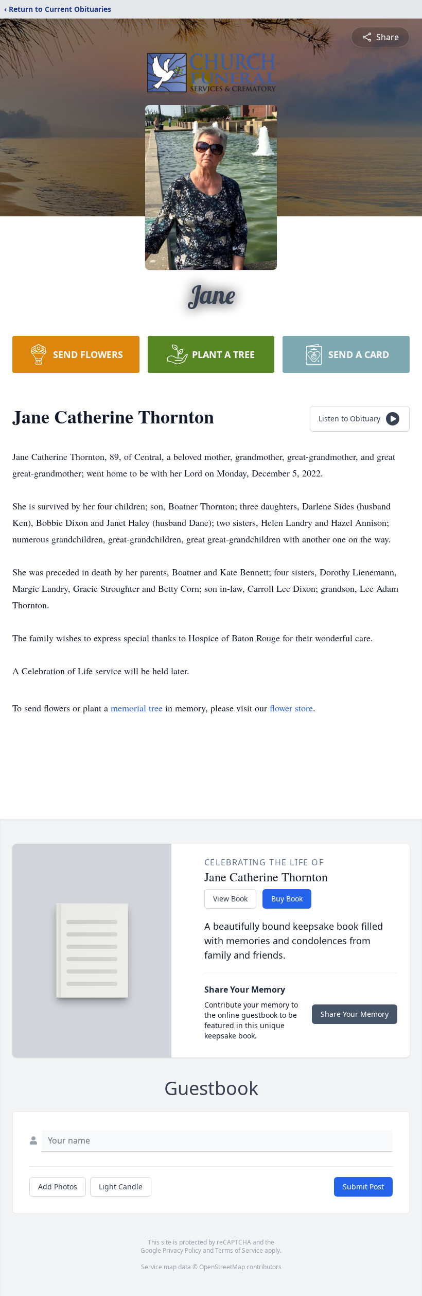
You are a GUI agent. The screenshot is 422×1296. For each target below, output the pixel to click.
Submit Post (363, 1186)
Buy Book (287, 898)
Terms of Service (239, 1250)
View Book (230, 898)
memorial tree (137, 708)
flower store (291, 708)
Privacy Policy (182, 1250)
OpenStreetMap (222, 1267)
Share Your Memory (355, 1014)
